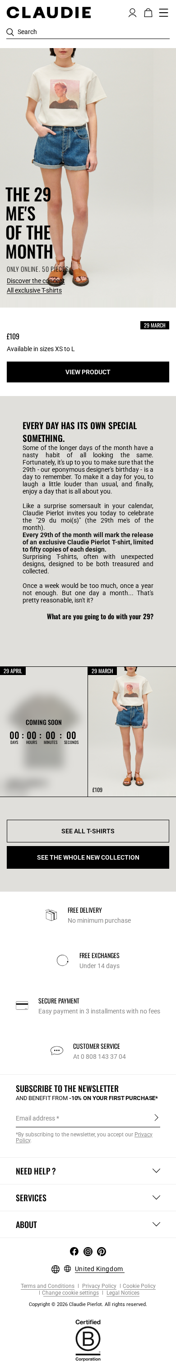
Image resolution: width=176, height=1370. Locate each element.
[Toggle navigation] (164, 13)
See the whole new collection (88, 857)
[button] (132, 11)
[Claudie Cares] (88, 1339)
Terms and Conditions (47, 1286)
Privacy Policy (98, 1286)
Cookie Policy (139, 1286)
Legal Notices (122, 1293)
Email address (35, 1118)
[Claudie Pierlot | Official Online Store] (48, 12)
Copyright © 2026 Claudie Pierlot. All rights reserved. (88, 1304)
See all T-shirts (88, 831)
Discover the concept (36, 280)
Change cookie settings (70, 1293)
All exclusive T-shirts (34, 290)
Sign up (156, 1118)
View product (88, 372)
